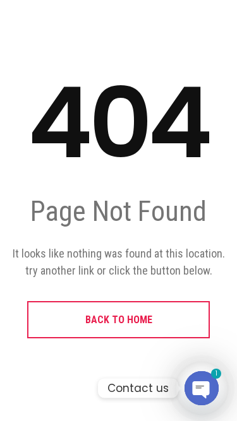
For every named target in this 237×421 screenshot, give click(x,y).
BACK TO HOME (118, 320)
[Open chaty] (202, 388)
